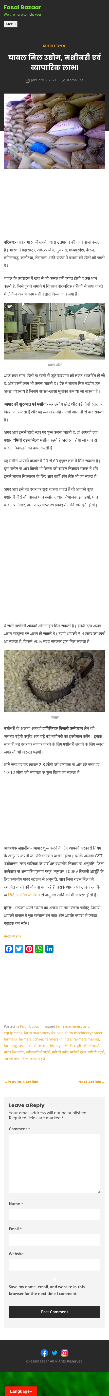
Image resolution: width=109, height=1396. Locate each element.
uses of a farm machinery (40, 1045)
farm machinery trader (84, 1032)
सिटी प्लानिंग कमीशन (24, 895)
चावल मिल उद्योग (14, 1052)
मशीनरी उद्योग (60, 1052)
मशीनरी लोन (11, 1058)
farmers (10, 1039)
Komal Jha (75, 80)
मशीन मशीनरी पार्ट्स (38, 1052)
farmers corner (31, 1039)
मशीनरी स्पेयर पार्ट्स (33, 1058)
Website (16, 1253)
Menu (11, 24)
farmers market (86, 1039)
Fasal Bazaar (22, 7)
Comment (19, 1128)
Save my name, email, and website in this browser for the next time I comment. (47, 1290)
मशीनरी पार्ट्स (96, 1052)
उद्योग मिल (68, 1045)
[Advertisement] (54, 567)
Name (16, 1203)
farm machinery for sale (43, 1032)
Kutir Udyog (54, 45)
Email (15, 1228)
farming (10, 1045)
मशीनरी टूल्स (78, 1052)
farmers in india (58, 1039)
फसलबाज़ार (12, 936)
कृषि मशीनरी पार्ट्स (88, 1045)
